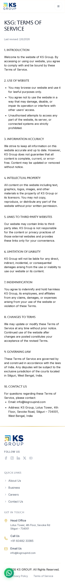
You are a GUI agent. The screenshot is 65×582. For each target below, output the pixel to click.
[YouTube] (31, 458)
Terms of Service (43, 576)
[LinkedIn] (18, 458)
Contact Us (15, 501)
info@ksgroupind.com (31, 402)
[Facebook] (6, 458)
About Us (14, 480)
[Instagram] (12, 458)
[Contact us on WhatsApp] (9, 573)
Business (14, 487)
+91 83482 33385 (21, 541)
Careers (13, 494)
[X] (24, 458)
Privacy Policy (20, 576)
